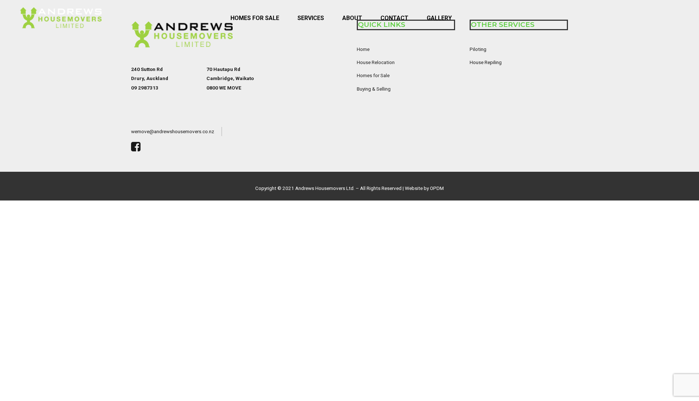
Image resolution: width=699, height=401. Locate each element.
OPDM (437, 188)
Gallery (439, 18)
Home (363, 49)
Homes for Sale (373, 75)
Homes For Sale (254, 18)
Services (310, 18)
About (352, 18)
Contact (394, 18)
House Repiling (486, 62)
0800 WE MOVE (223, 88)
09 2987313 (144, 88)
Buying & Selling (374, 89)
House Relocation (376, 62)
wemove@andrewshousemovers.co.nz (172, 131)
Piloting (478, 49)
